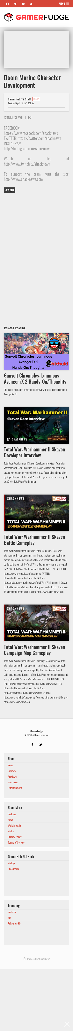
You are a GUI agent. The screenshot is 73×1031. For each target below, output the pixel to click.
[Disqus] (36, 257)
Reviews (12, 771)
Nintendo (12, 912)
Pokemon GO (14, 923)
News (10, 765)
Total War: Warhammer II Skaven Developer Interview (34, 452)
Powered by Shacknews (38, 959)
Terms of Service (16, 842)
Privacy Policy (14, 837)
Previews (12, 776)
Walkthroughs (14, 825)
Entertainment (15, 788)
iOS (9, 918)
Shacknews (13, 869)
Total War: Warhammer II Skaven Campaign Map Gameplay (34, 650)
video (10, 190)
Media (11, 831)
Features (12, 814)
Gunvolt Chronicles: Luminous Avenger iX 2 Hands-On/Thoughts (35, 378)
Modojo (11, 863)
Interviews (13, 782)
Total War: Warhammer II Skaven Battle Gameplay (34, 540)
